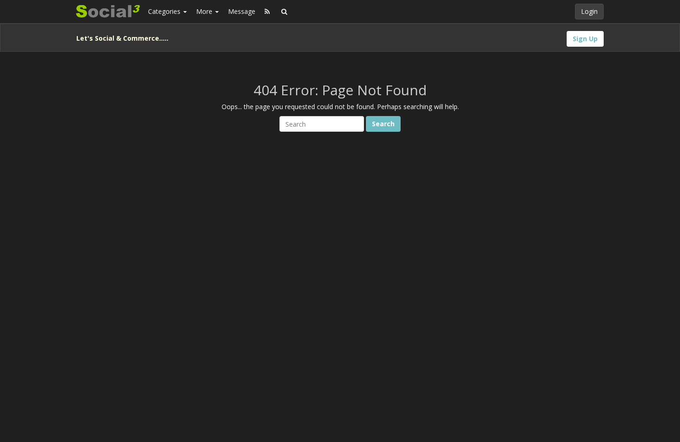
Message (241, 11)
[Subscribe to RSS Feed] (267, 11)
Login (589, 11)
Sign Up (585, 38)
